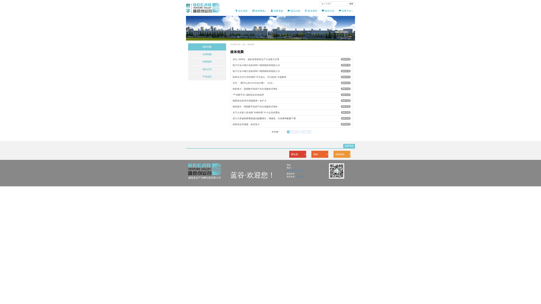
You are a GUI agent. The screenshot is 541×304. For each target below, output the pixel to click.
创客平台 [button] (346, 11)
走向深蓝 (243, 11)
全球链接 (207, 54)
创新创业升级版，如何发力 (291, 124)
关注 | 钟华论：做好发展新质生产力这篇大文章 (291, 59)
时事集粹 (207, 62)
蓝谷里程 (312, 11)
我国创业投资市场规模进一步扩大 (291, 101)
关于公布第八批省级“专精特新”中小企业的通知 (291, 112)
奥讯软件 (300, 177)
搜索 (351, 4)
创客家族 (278, 11)
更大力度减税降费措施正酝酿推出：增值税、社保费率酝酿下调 (291, 118)
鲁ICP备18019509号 (295, 171)
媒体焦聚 (207, 47)
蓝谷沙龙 (329, 11)
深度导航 (349, 146)
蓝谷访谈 (295, 11)
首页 (244, 44)
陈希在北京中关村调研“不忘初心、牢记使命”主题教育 (291, 77)
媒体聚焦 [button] (260, 11)
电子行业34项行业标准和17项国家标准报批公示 (291, 65)
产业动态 (207, 76)
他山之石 (207, 69)
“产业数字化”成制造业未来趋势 (291, 95)
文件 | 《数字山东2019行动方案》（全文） (291, 83)
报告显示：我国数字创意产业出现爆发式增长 (291, 89)
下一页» (308, 132)
